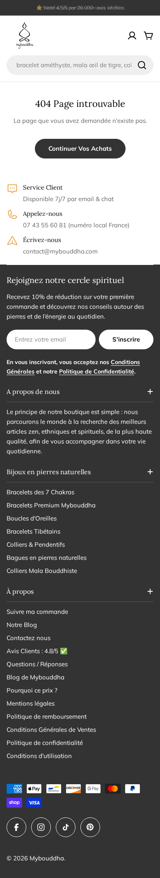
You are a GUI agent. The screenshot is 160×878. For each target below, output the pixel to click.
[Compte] (132, 36)
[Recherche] (142, 65)
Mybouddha (47, 858)
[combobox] (80, 65)
